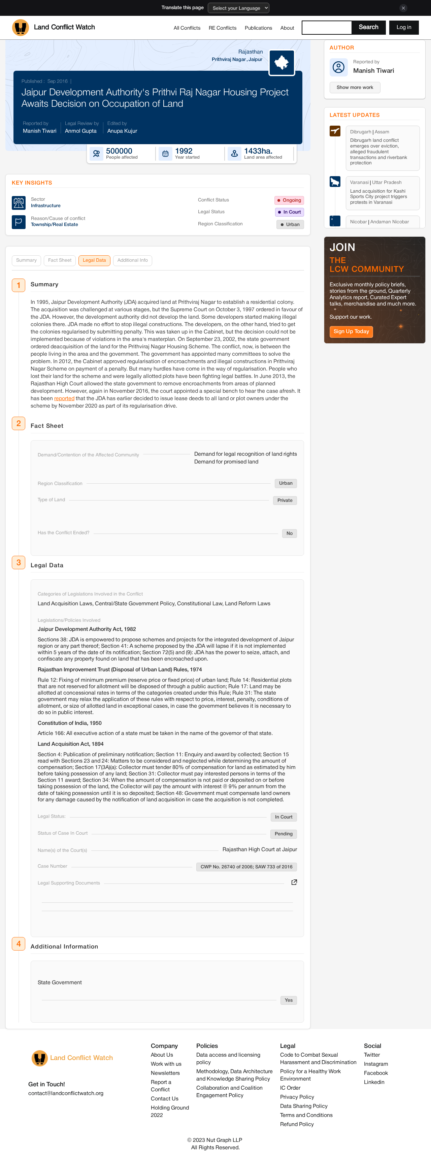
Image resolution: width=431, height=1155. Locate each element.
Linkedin (374, 1082)
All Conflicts (187, 28)
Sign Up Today (351, 331)
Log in (404, 27)
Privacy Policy (297, 1097)
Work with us (166, 1064)
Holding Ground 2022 (170, 1112)
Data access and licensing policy (228, 1059)
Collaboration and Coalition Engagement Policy (229, 1092)
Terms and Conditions (306, 1115)
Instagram (376, 1064)
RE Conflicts (223, 28)
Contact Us (164, 1099)
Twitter (372, 1055)
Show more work (355, 88)
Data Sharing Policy (304, 1106)
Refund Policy (297, 1124)
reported (64, 398)
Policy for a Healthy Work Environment (310, 1075)
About (287, 28)
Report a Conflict (161, 1086)
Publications (258, 28)
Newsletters (165, 1073)
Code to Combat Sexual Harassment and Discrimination (318, 1059)
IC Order (290, 1088)
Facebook (376, 1073)
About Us (162, 1055)
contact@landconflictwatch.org (65, 1093)
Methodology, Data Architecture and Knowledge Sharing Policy (234, 1075)
